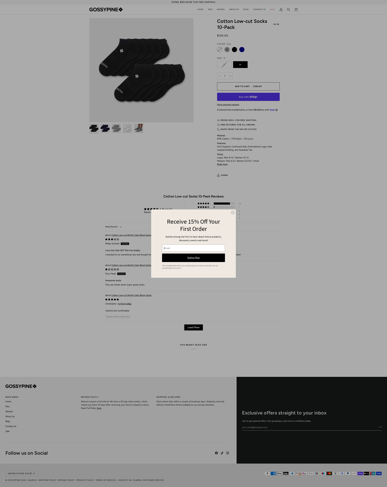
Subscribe (193, 258)
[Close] (233, 212)
